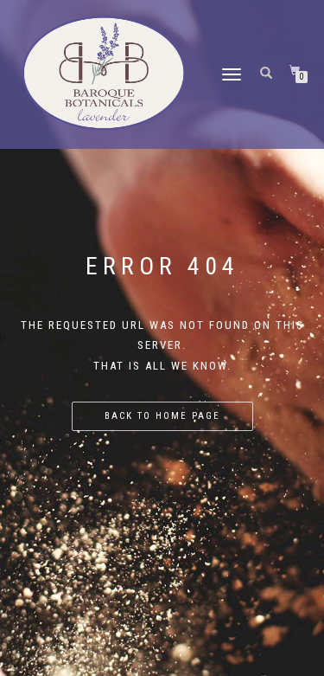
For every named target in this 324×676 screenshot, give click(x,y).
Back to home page (162, 416)
